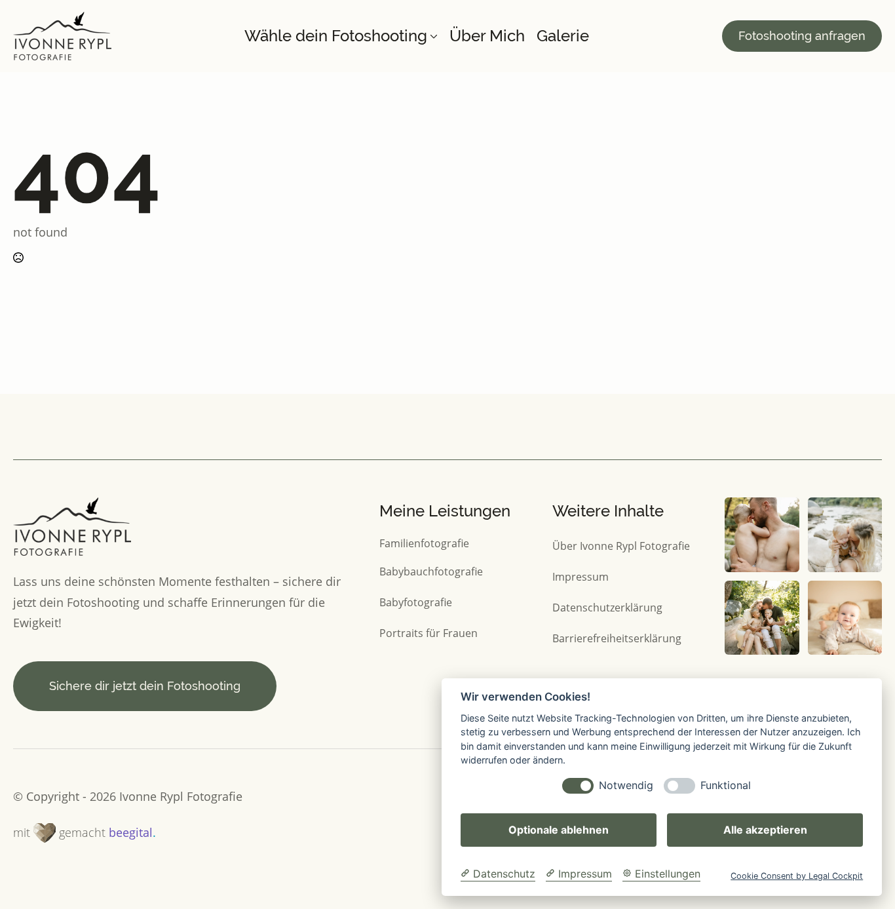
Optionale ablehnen (558, 829)
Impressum (580, 576)
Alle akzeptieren (765, 829)
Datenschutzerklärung (607, 607)
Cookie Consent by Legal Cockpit (797, 876)
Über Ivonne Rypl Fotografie (621, 545)
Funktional (725, 785)
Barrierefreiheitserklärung (616, 638)
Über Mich (487, 36)
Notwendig (626, 785)
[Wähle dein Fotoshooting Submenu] (432, 36)
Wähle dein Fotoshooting (335, 36)
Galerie (563, 36)
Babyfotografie (415, 601)
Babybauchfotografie (431, 571)
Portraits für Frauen (428, 632)
